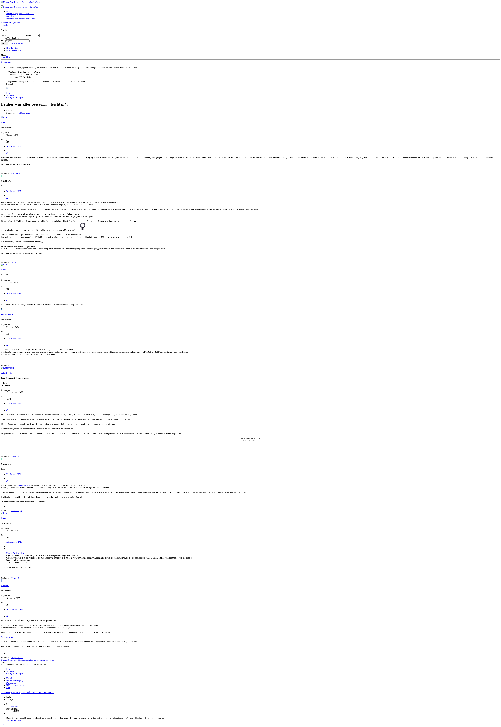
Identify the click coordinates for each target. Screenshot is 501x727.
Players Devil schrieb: (15, 553)
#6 (7, 481)
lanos (16, 110)
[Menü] (2, 5)
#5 (7, 410)
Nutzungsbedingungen (15, 680)
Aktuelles (10, 16)
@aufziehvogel (24, 485)
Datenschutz (11, 683)
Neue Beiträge (12, 14)
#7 (7, 549)
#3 (7, 300)
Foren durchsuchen (26, 14)
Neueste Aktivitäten (27, 18)
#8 (7, 616)
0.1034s (14, 706)
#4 (7, 345)
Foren (8, 11)
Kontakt (9, 678)
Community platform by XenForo (27, 693)
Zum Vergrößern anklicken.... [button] (18, 562)
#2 (7, 198)
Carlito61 (5, 585)
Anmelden (5, 57)
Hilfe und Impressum (15, 685)
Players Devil (7, 314)
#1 (7, 153)
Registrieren (6, 62)
